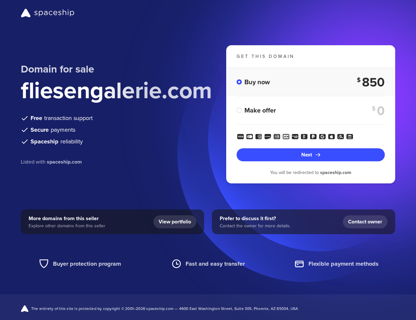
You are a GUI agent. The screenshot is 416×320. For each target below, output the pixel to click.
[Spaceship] (47, 13)
